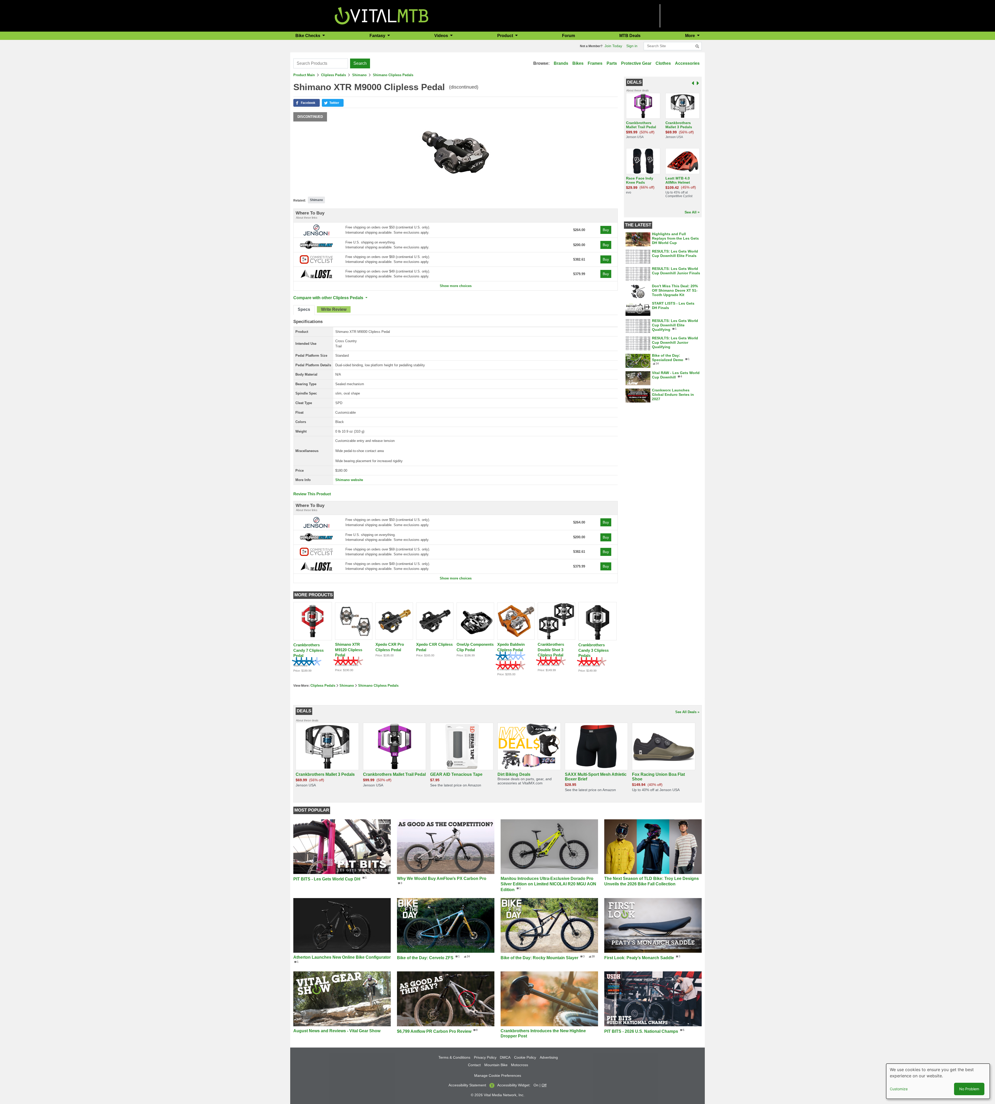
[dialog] (938, 1081)
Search (360, 63)
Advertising (549, 1057)
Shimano (359, 75)
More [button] (690, 35)
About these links (306, 217)
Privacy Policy (485, 1057)
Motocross (519, 1065)
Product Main (304, 75)
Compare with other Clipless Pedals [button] (328, 298)
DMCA (505, 1057)
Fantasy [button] (377, 35)
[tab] (304, 310)
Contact (474, 1065)
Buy (606, 230)
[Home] (381, 15)
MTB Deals (630, 35)
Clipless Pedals (333, 75)
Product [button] (505, 35)
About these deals (637, 90)
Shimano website (349, 480)
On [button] (536, 1085)
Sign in (631, 46)
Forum (568, 35)
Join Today (613, 46)
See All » (692, 212)
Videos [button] (441, 35)
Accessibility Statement (467, 1085)
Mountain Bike (496, 1065)
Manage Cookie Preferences (497, 1075)
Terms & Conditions (454, 1057)
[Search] (697, 46)
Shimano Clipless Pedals (393, 75)
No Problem (969, 1089)
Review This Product (312, 494)
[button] (306, 103)
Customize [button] (899, 1089)
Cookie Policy (525, 1057)
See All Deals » (687, 712)
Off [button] (544, 1085)
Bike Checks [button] (308, 35)
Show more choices (456, 286)
